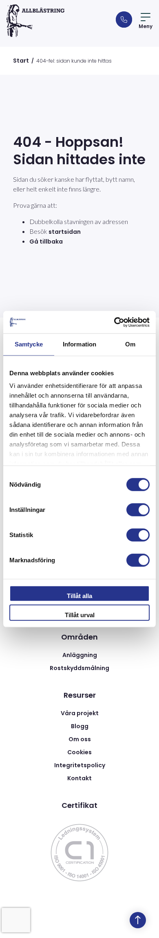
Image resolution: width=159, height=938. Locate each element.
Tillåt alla (79, 595)
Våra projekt (80, 713)
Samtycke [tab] (29, 344)
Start (21, 61)
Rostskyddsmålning (79, 668)
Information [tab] (79, 344)
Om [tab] (130, 344)
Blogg (79, 726)
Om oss (79, 739)
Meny (145, 26)
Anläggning (79, 655)
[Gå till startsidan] (35, 20)
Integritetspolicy (79, 765)
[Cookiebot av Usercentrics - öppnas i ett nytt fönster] (114, 322)
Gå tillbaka (46, 241)
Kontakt (79, 778)
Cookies (79, 752)
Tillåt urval (80, 615)
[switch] (138, 509)
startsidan (65, 232)
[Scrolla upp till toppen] (138, 920)
